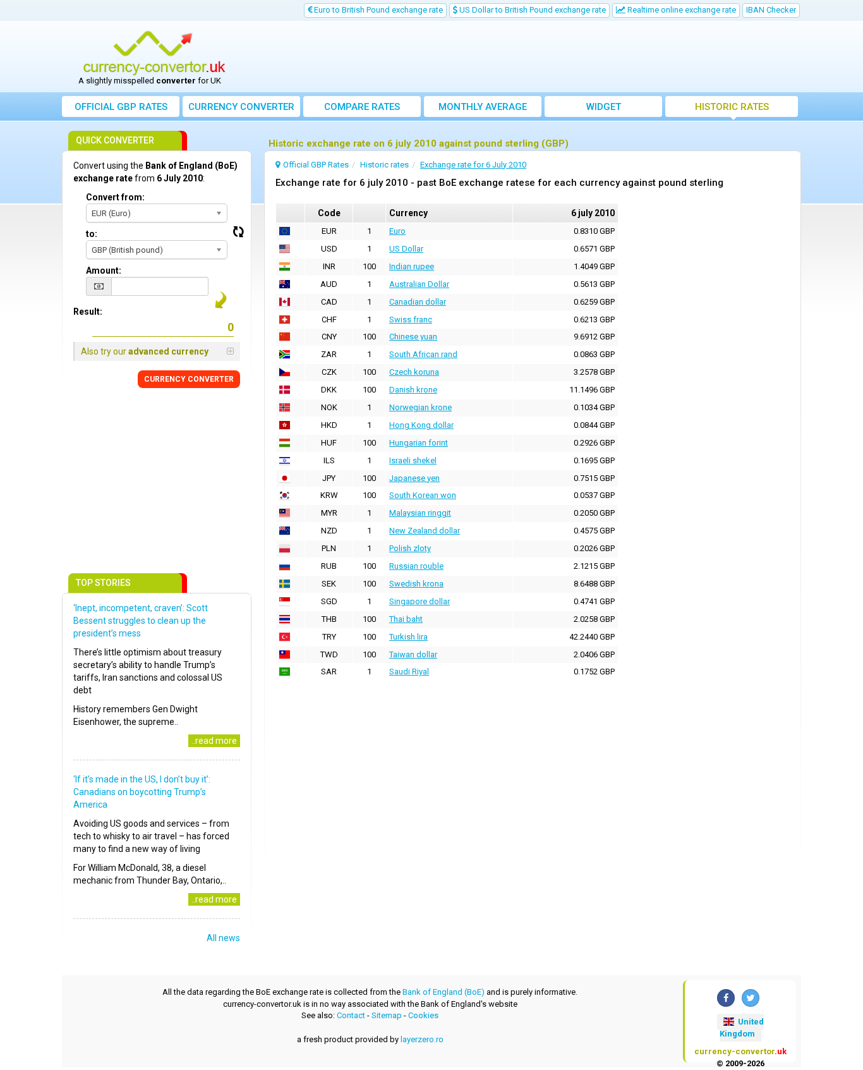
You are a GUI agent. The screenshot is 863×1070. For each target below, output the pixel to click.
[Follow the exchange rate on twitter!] (750, 998)
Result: (87, 312)
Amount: (103, 270)
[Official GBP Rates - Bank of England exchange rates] (154, 52)
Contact (351, 1015)
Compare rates (362, 106)
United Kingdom (742, 1027)
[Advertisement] (524, 56)
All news (223, 938)
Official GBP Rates (121, 106)
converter (241, 106)
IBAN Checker (771, 10)
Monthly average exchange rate (482, 109)
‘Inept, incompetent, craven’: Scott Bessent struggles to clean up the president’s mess (140, 620)
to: (91, 234)
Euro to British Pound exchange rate (377, 10)
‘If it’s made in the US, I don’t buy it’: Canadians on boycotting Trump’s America (141, 792)
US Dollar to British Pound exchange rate (531, 10)
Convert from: (115, 197)
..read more (214, 741)
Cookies (423, 1015)
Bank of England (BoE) (443, 992)
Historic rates (732, 106)
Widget (603, 106)
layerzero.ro (422, 1039)
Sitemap (386, 1015)
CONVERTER (189, 379)
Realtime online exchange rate (680, 10)
